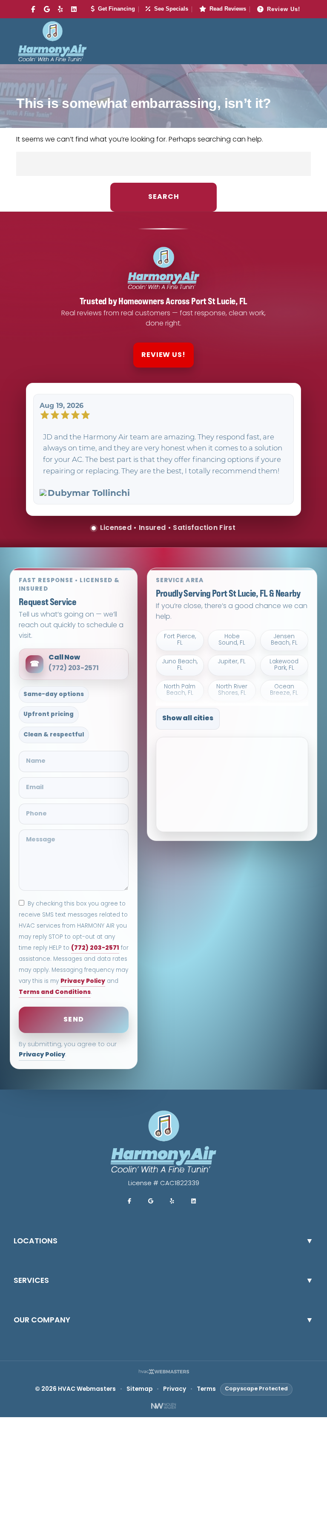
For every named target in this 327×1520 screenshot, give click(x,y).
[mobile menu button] (302, 41)
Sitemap (139, 1389)
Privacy (174, 1389)
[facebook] (33, 9)
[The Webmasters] (163, 1372)
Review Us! (283, 9)
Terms (206, 1389)
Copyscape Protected (256, 1388)
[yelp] (60, 9)
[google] (46, 9)
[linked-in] (74, 9)
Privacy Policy (82, 981)
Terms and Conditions (55, 992)
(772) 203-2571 (95, 948)
